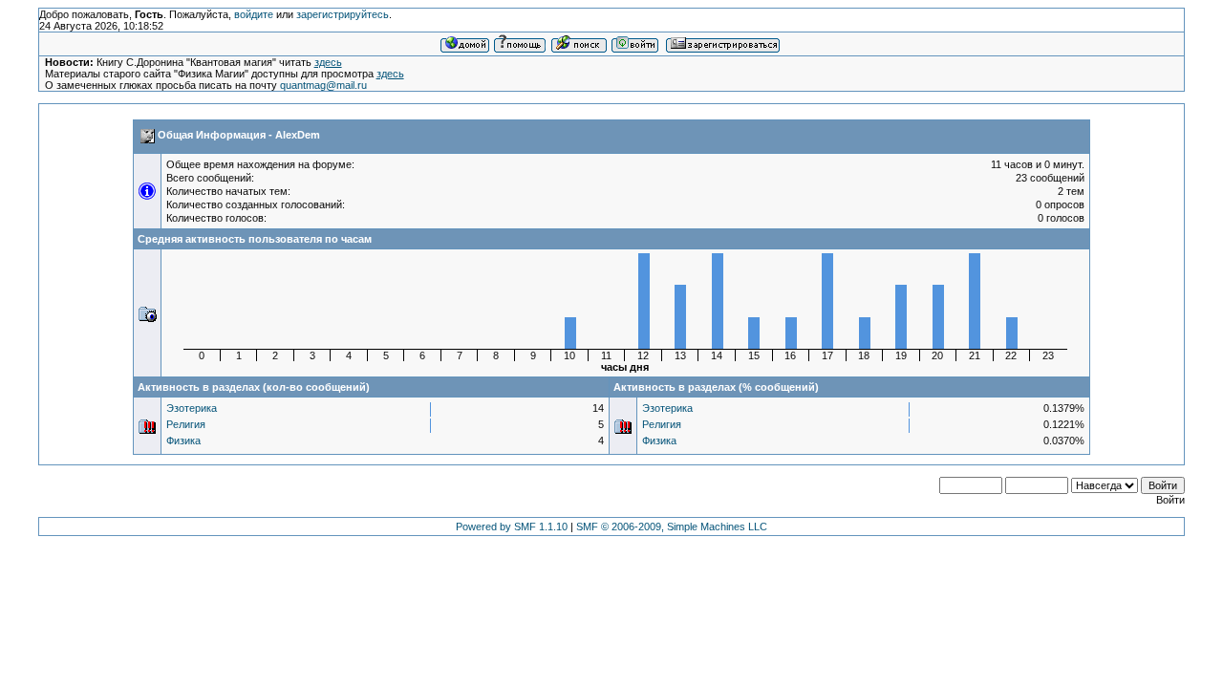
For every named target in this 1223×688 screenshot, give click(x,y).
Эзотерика (191, 408)
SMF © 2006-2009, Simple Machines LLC (671, 526)
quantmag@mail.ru (323, 85)
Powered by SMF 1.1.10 (512, 526)
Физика (183, 440)
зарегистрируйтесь (342, 14)
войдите (253, 14)
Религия (185, 424)
